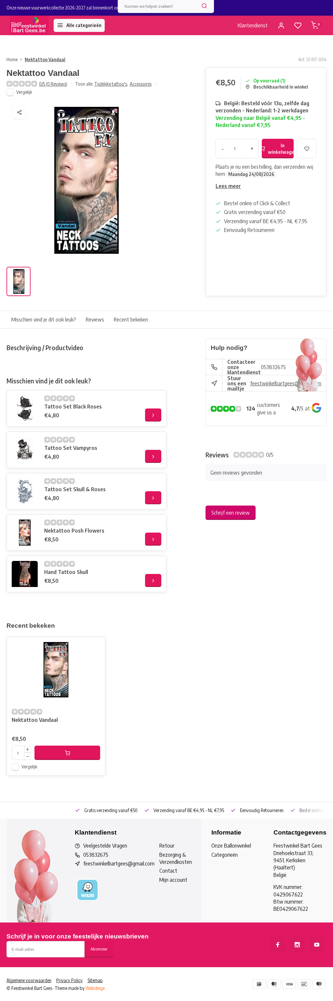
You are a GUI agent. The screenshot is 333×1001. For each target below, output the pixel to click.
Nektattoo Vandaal (45, 59)
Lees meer (228, 186)
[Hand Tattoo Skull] (25, 574)
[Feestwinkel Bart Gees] (29, 25)
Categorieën (224, 854)
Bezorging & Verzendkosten (175, 858)
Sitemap (95, 980)
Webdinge (95, 988)
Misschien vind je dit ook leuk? (43, 319)
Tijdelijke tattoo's (111, 84)
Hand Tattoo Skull (66, 572)
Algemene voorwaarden (29, 980)
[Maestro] (319, 984)
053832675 (273, 367)
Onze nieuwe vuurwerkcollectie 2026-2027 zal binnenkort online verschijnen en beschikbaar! (92, 7)
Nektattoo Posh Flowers (74, 530)
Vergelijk (24, 92)
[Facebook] (278, 945)
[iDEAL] (259, 984)
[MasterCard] (274, 984)
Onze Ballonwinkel (231, 845)
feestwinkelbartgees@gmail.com (285, 383)
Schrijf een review (230, 512)
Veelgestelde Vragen (105, 845)
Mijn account (173, 880)
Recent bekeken (131, 319)
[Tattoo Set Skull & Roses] (25, 491)
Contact (168, 870)
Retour (166, 845)
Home (12, 59)
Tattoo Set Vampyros (70, 448)
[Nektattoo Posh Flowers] (25, 533)
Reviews (95, 319)
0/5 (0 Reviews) (53, 84)
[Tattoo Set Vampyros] (25, 450)
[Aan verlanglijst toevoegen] (95, 646)
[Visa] (289, 984)
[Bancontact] (304, 984)
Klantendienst (253, 25)
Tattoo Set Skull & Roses (75, 489)
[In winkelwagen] (67, 753)
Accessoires (141, 84)
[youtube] (317, 945)
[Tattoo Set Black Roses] (25, 408)
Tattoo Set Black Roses (73, 406)
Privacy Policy (69, 980)
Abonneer (98, 948)
